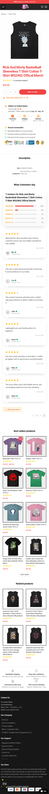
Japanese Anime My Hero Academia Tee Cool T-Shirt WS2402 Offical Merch (35, 650)
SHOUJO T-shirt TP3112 (34, 490)
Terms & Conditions (8, 723)
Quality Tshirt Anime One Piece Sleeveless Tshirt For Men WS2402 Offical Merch (35, 561)
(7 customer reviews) (20, 80)
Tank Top (12, 14)
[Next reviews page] (44, 415)
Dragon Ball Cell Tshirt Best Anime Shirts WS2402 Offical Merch (13, 561)
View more (24, 574)
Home (3, 14)
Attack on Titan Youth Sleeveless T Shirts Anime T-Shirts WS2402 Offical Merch (13, 613)
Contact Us (5, 752)
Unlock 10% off (5, 784)
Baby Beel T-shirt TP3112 (11, 459)
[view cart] (45, 6)
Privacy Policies (7, 726)
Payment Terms (7, 746)
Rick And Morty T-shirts (28, 171)
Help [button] (45, 791)
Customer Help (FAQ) (9, 756)
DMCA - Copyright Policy (10, 729)
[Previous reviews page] (33, 415)
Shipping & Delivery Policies (11, 743)
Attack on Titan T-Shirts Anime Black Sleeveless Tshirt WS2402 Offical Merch (36, 613)
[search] (42, 6)
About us (5, 720)
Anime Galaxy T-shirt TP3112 (36, 525)
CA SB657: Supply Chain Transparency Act (16, 732)
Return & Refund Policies (10, 749)
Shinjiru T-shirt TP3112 (34, 459)
